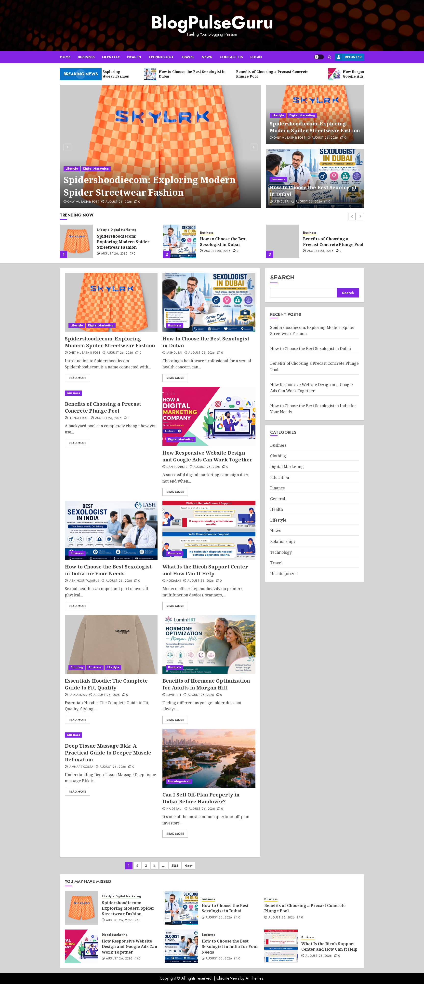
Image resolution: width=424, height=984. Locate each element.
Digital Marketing (96, 168)
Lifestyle (111, 56)
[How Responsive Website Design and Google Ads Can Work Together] (282, 241)
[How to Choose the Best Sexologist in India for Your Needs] (111, 530)
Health (134, 56)
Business (86, 56)
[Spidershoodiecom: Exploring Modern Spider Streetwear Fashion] (160, 146)
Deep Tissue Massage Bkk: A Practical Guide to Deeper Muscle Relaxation (108, 752)
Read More (77, 378)
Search (282, 277)
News (207, 56)
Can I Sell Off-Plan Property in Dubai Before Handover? (200, 798)
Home (65, 56)
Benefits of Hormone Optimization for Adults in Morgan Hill (206, 684)
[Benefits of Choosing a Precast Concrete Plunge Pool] (179, 241)
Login (256, 56)
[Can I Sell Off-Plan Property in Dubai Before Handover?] (208, 758)
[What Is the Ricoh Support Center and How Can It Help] (208, 530)
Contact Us (231, 56)
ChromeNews (227, 978)
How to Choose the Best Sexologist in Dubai (120, 241)
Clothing (76, 667)
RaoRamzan (78, 695)
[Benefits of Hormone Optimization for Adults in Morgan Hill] (208, 644)
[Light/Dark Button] (319, 56)
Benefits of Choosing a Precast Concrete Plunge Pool (230, 241)
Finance (277, 488)
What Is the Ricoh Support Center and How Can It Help (205, 570)
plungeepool (79, 418)
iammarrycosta (81, 767)
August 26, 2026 (119, 202)
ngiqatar (173, 581)
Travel (187, 56)
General (277, 498)
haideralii (174, 809)
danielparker (176, 467)
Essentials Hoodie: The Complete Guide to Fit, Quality (106, 684)
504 (175, 865)
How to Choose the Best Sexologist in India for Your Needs (108, 570)
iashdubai (281, 202)
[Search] (329, 57)
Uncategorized (179, 781)
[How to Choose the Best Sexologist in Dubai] (76, 241)
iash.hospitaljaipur (84, 581)
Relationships (282, 541)
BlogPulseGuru (212, 22)
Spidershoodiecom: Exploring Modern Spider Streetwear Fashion (150, 186)
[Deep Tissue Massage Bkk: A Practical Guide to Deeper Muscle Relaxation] (111, 735)
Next (189, 865)
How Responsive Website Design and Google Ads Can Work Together (330, 241)
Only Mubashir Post (83, 202)
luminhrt (173, 695)
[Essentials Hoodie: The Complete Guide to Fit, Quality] (111, 644)
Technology (161, 56)
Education (279, 477)
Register (353, 56)
